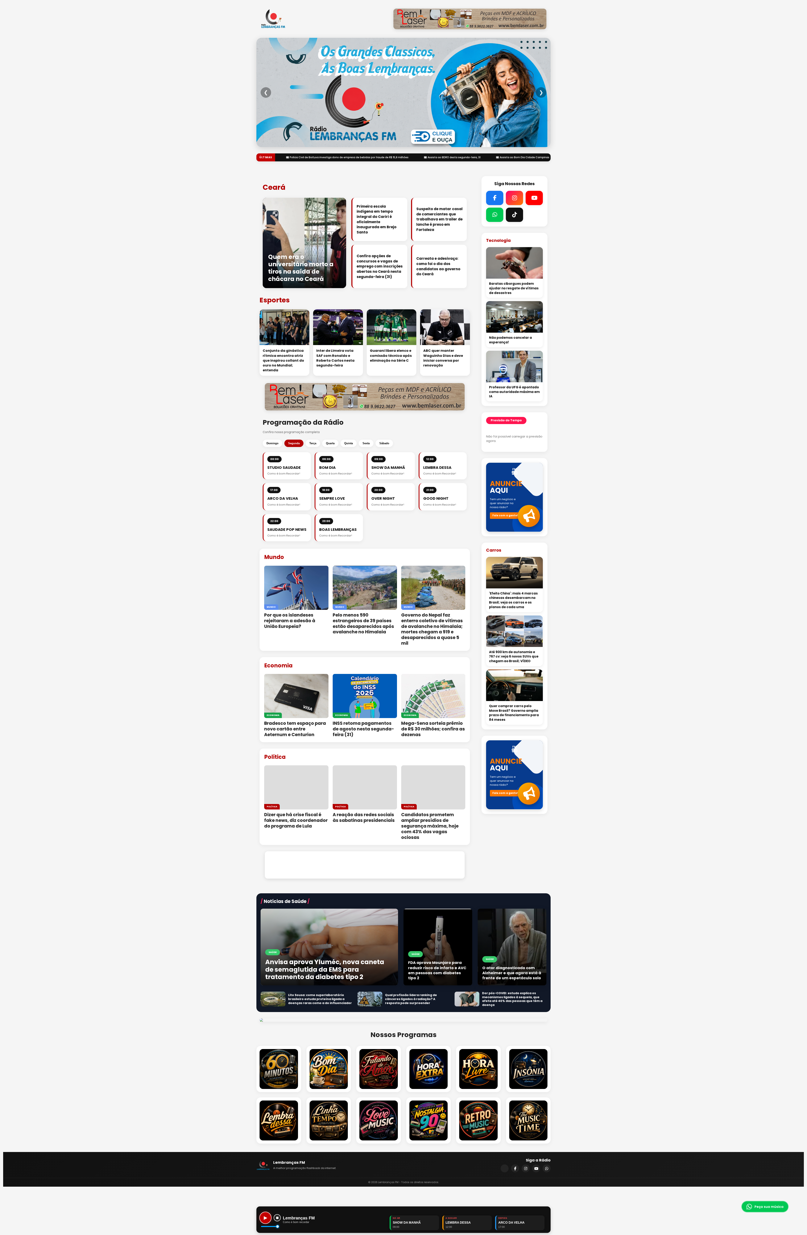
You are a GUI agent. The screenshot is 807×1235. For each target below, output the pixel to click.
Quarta (330, 443)
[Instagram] (526, 1168)
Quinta (348, 443)
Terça (312, 443)
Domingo (272, 443)
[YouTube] (536, 1168)
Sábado (384, 443)
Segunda (294, 443)
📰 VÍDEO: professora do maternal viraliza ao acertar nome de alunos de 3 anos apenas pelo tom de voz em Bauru (536, 157)
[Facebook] (515, 1168)
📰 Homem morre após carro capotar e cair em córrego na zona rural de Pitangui (395, 157)
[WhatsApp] (547, 1168)
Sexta (366, 443)
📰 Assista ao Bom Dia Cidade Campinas (301, 157)
